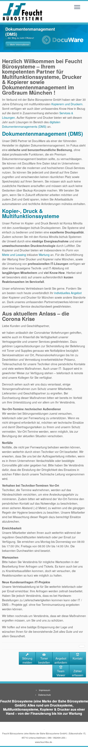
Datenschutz (44, 694)
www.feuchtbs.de (43, 742)
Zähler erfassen (77, 673)
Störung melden (27, 660)
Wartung (44, 255)
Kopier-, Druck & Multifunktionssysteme (30, 213)
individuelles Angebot (68, 293)
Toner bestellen (44, 660)
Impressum (44, 690)
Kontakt (77, 658)
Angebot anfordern (60, 660)
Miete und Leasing (14, 255)
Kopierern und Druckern (66, 104)
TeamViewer (60, 673)
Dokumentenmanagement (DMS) (42, 133)
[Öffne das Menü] (77, 7)
